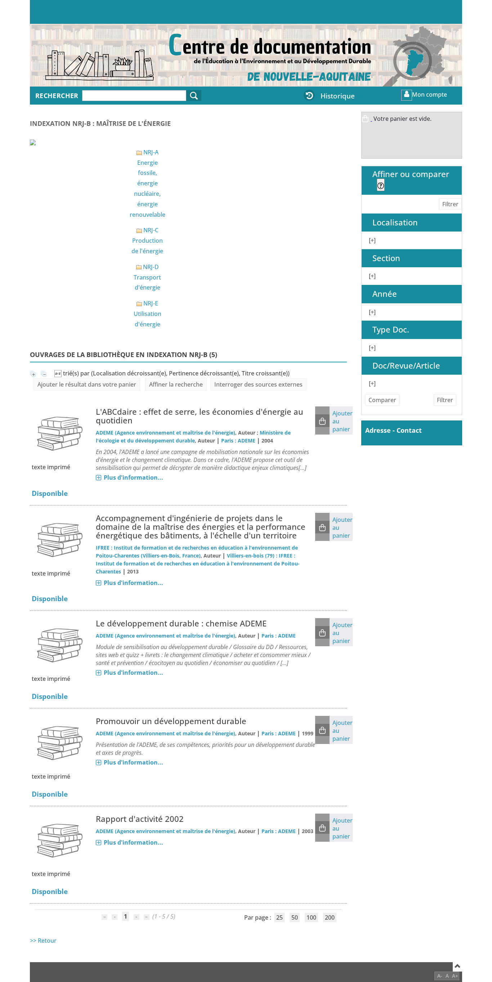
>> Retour (43, 940)
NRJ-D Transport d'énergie (147, 277)
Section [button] (386, 258)
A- (439, 975)
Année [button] (384, 293)
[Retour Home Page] (78, 59)
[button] (322, 420)
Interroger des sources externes (258, 384)
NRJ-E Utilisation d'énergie (147, 313)
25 (279, 917)
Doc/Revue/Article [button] (406, 365)
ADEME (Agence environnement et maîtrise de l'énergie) (165, 432)
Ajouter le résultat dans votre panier (86, 384)
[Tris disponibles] (58, 373)
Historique (338, 96)
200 (330, 917)
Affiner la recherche (176, 384)
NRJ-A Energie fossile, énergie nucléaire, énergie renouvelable (147, 183)
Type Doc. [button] (390, 329)
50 (294, 917)
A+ (455, 975)
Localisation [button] (395, 222)
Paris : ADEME (238, 440)
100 (311, 917)
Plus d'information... (133, 477)
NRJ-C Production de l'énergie (147, 240)
